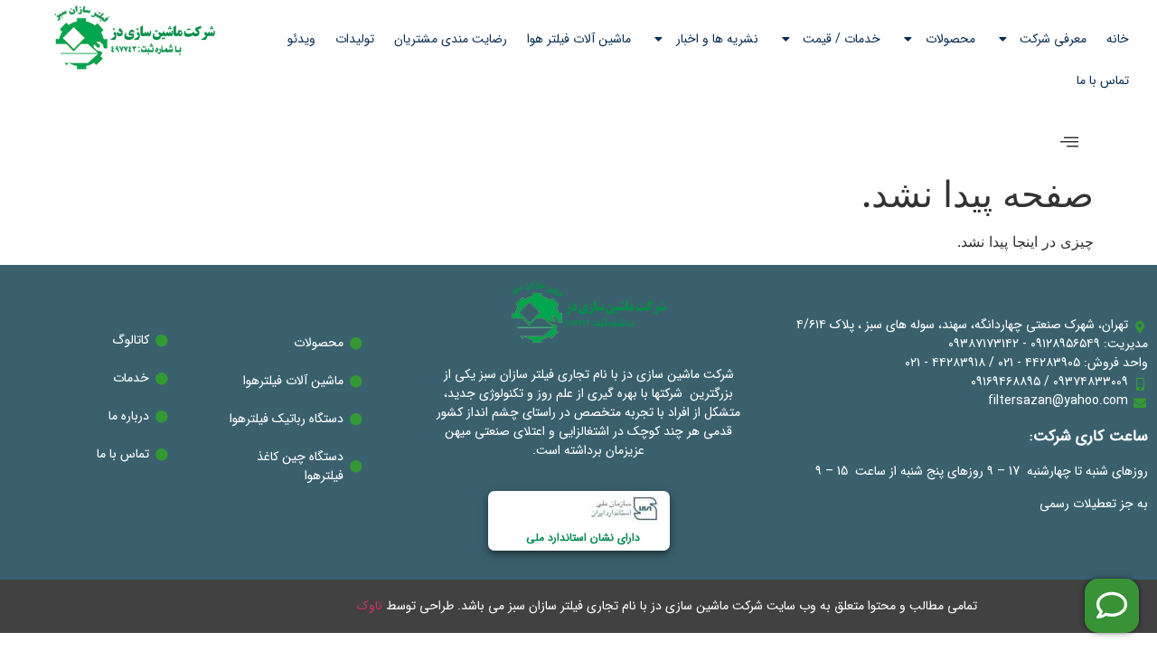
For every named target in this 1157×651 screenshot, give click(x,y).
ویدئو (301, 39)
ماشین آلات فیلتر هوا (579, 39)
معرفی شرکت (1053, 39)
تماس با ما (1103, 80)
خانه (1117, 39)
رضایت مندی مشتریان (450, 39)
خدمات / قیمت (841, 39)
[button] (1069, 142)
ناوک (369, 606)
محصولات (950, 39)
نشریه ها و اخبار (717, 39)
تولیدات (354, 39)
